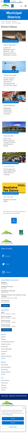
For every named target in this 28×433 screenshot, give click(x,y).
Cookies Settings (13, 427)
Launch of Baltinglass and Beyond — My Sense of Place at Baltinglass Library (10, 51)
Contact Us (5, 305)
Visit (20, 1)
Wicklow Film (4, 369)
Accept (13, 418)
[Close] (24, 408)
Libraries (3, 353)
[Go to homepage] (7, 241)
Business (13, 1)
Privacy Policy (9, 414)
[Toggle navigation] (25, 6)
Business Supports (6, 367)
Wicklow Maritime (5, 372)
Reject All (13, 422)
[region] (13, 419)
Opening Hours (6, 330)
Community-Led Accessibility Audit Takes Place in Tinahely (9, 172)
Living (6, 1)
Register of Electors (6, 356)
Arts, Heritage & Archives (7, 341)
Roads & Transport (6, 344)
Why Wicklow (4, 364)
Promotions (4, 387)
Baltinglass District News (10, 41)
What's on (3, 385)
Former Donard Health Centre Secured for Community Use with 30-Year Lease (10, 81)
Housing (3, 337)
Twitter (7, 264)
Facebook (7, 256)
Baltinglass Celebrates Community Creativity (7, 111)
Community (4, 351)
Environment (4, 346)
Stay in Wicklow (5, 380)
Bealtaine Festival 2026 (9, 200)
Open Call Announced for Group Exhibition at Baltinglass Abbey (9, 142)
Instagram (8, 272)
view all (3, 358)
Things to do (4, 383)
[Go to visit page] (21, 232)
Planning (3, 339)
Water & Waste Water (6, 349)
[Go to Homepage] (7, 232)
